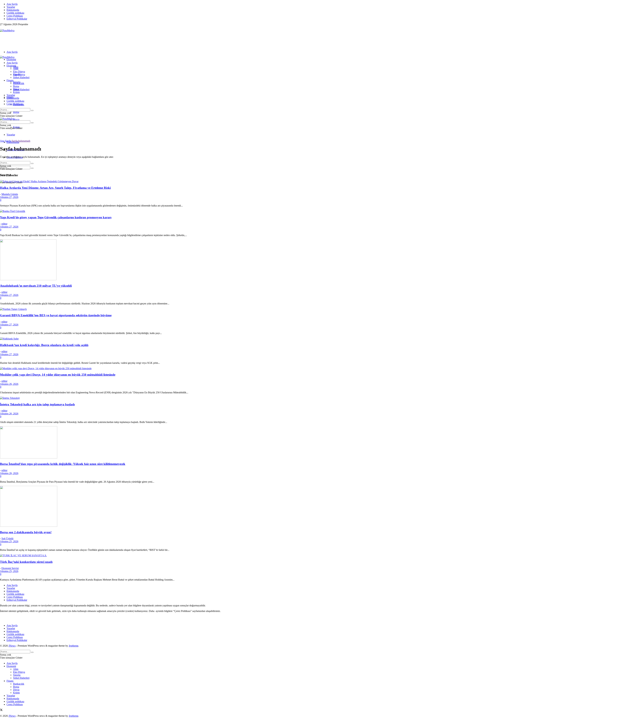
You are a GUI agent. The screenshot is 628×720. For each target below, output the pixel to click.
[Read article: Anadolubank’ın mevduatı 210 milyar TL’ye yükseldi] (314, 260)
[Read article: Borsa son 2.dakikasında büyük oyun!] (314, 506)
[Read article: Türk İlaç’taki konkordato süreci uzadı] (314, 555)
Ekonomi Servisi (10, 568)
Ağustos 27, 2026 (9, 197)
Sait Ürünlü (7, 538)
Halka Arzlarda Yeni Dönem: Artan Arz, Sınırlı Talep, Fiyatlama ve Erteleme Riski (55, 187)
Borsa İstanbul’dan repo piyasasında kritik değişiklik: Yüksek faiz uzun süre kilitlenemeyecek (62, 464)
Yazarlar (11, 7)
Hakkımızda (13, 10)
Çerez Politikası (15, 15)
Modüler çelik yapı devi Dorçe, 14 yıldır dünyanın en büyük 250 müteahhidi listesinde (57, 374)
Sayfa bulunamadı (21, 140)
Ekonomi (11, 59)
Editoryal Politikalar (17, 18)
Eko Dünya (19, 71)
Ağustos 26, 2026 (9, 384)
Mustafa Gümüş (9, 194)
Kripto (16, 92)
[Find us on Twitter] (1, 27)
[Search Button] (32, 168)
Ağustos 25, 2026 (9, 541)
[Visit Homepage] (7, 30)
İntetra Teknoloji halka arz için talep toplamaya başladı (37, 404)
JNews (12, 645)
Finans (10, 80)
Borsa (16, 112)
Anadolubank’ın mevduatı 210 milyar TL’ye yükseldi (36, 285)
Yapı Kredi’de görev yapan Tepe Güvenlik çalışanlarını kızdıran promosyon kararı (55, 217)
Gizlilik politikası (15, 12)
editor (4, 223)
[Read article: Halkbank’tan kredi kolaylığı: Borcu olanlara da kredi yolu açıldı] (314, 338)
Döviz (16, 119)
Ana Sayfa (12, 4)
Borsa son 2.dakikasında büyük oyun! (26, 532)
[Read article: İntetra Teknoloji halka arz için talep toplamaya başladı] (314, 398)
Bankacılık (18, 83)
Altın (15, 68)
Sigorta (16, 74)
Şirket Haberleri (21, 89)
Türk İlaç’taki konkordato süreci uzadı (26, 562)
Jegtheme (73, 645)
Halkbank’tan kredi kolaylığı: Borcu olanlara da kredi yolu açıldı (44, 345)
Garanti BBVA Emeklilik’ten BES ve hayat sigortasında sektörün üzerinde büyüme (56, 315)
